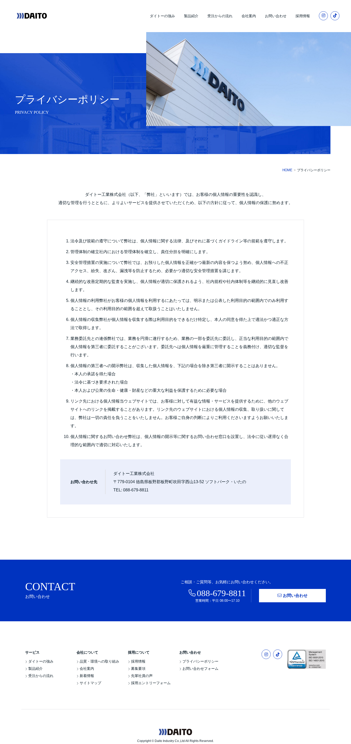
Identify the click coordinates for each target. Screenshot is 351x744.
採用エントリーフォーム (151, 683)
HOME (287, 170)
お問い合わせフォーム (200, 668)
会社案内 (249, 16)
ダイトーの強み (162, 16)
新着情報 (87, 676)
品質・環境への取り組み (99, 661)
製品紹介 (191, 16)
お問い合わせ (276, 16)
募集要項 (138, 668)
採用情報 (302, 16)
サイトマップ (90, 683)
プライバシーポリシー (200, 661)
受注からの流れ (220, 16)
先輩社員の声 (142, 676)
